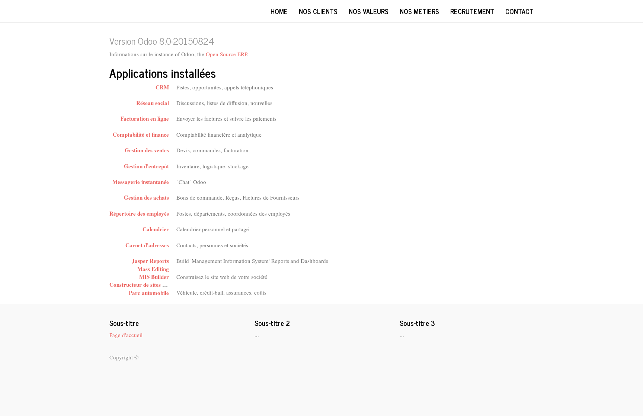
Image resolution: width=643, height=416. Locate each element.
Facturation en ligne (145, 118)
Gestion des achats (146, 197)
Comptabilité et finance (141, 134)
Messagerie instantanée (140, 182)
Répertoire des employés (139, 213)
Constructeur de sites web (140, 284)
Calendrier (156, 229)
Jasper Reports (150, 261)
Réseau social (152, 103)
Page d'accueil (126, 335)
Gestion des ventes (147, 150)
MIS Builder (154, 277)
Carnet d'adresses (147, 245)
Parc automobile (149, 293)
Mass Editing (153, 269)
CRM (162, 87)
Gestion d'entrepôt (146, 166)
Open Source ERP (226, 54)
